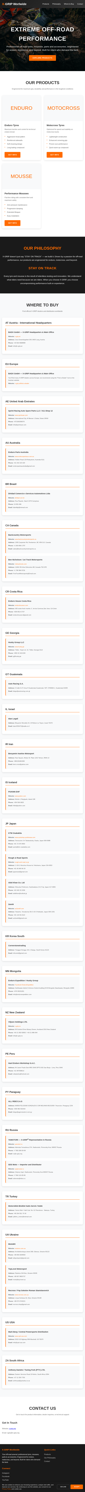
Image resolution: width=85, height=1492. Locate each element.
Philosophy (56, 4)
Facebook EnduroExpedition (24, 985)
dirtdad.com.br (19, 498)
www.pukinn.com (20, 796)
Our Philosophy (50, 1458)
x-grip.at (17, 336)
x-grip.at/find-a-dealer (22, 383)
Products (45, 4)
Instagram (5, 1473)
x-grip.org (12, 1428)
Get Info (12, 155)
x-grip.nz (18, 1026)
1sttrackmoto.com (21, 564)
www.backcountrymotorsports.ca (25, 539)
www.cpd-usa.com (21, 1336)
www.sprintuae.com (21, 415)
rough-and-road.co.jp (22, 862)
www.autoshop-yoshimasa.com (25, 837)
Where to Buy (69, 4)
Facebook (5, 1476)
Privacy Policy (6, 1489)
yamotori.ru (18, 1144)
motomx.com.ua (20, 1248)
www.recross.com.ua (22, 1295)
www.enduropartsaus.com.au (24, 456)
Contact (80, 4)
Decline (63, 1487)
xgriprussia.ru (19, 1169)
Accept (77, 1487)
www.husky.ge (19, 647)
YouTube (5, 1480)
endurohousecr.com (21, 605)
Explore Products (42, 58)
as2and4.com (19, 908)
